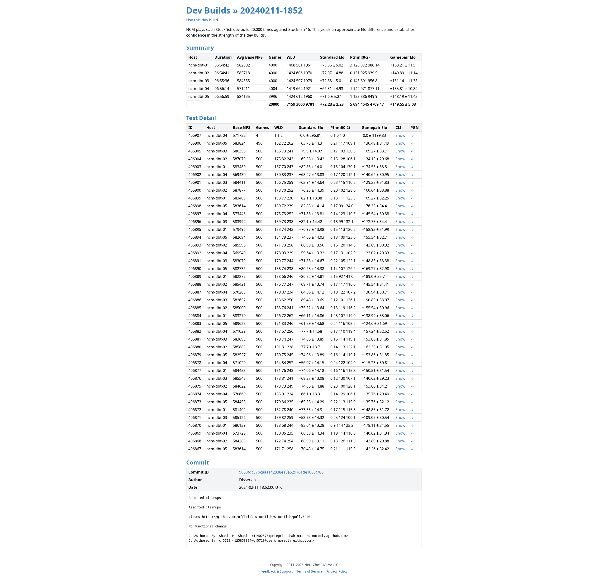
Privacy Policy (336, 571)
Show (400, 135)
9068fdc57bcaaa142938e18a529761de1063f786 (281, 472)
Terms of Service (309, 571)
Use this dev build (202, 20)
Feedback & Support (277, 571)
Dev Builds (208, 10)
